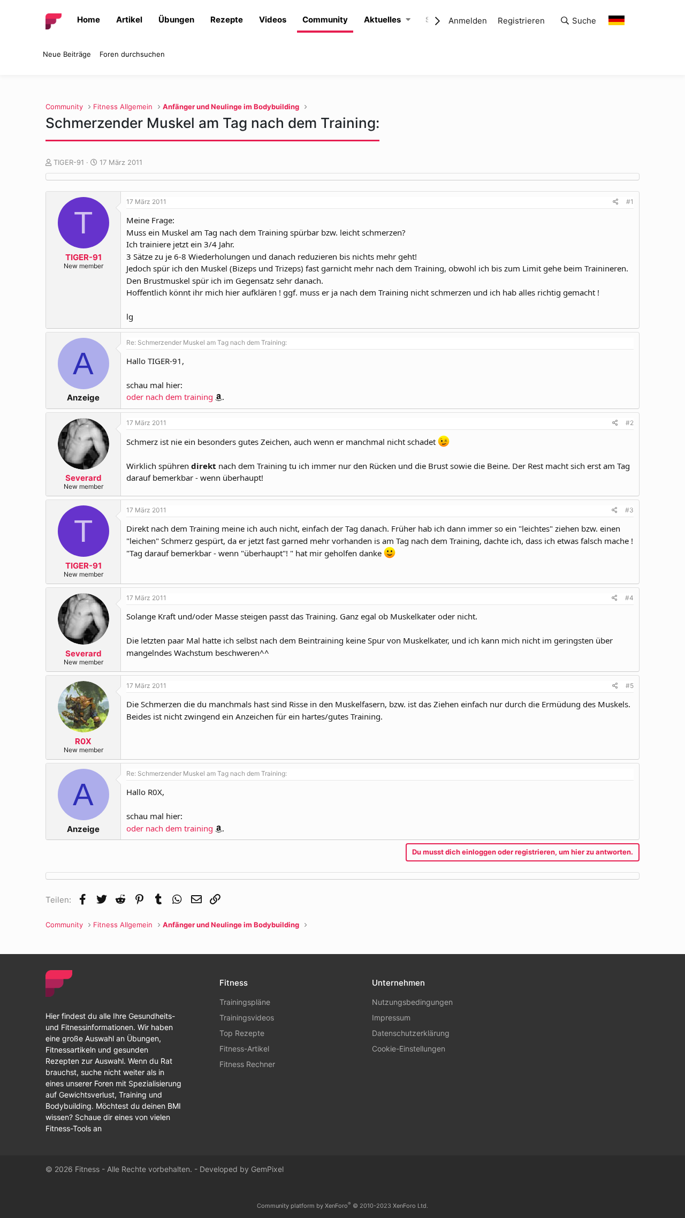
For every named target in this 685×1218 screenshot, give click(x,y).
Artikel (129, 19)
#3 (629, 510)
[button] (408, 20)
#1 (630, 202)
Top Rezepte (241, 1033)
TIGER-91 (69, 162)
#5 (630, 686)
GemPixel (267, 1169)
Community (325, 19)
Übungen (176, 19)
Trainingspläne (244, 1002)
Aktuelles (382, 19)
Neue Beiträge (67, 54)
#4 (629, 598)
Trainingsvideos (246, 1017)
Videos (272, 19)
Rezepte (226, 19)
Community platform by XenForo (342, 1205)
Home (88, 19)
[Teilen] (615, 201)
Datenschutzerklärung (411, 1033)
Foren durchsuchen (132, 54)
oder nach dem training (169, 396)
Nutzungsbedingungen (412, 1002)
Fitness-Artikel (244, 1048)
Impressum (391, 1017)
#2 (630, 423)
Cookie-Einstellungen (408, 1048)
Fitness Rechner (247, 1064)
